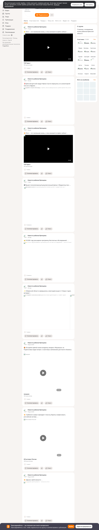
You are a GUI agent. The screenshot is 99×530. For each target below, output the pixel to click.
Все (95, 39)
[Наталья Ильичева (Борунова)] (80, 70)
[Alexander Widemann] (93, 70)
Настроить (89, 5)
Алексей (93, 56)
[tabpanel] (48, 274)
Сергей (80, 56)
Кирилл (87, 74)
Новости (5, 40)
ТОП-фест (27, 63)
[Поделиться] (42, 72)
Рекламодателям (7, 38)
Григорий (86, 56)
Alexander (93, 74)
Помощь (15, 38)
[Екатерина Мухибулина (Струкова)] (86, 44)
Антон (80, 65)
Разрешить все (77, 5)
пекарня (26, 394)
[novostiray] (25, 27)
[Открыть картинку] (47, 312)
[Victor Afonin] (93, 61)
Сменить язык (6, 35)
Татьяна (86, 65)
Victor (93, 65)
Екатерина (87, 48)
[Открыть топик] (48, 32)
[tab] (26, 20)
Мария (80, 48)
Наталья (80, 74)
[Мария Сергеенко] (80, 44)
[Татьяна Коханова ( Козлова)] (86, 61)
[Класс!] (25, 68)
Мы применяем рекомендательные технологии (11, 44)
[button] (42, 15)
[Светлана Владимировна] (93, 44)
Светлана (93, 48)
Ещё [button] (9, 40)
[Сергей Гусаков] (80, 53)
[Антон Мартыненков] (80, 61)
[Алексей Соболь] (93, 53)
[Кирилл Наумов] (86, 70)
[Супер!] (25, 332)
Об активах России (30, 459)
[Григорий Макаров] (86, 53)
